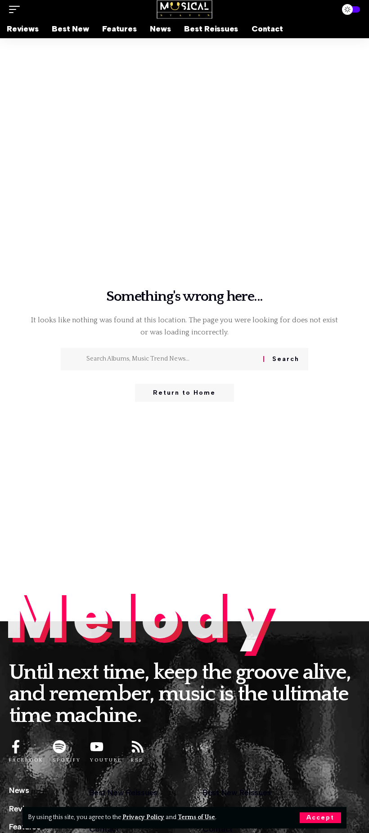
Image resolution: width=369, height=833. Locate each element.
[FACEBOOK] (15, 746)
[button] (320, 817)
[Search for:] (171, 359)
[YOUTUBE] (97, 746)
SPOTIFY (67, 760)
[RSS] (137, 746)
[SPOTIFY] (59, 746)
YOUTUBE (106, 760)
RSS (137, 760)
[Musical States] (184, 9)
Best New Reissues (123, 792)
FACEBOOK (26, 760)
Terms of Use (196, 817)
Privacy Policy (143, 817)
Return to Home (184, 392)
